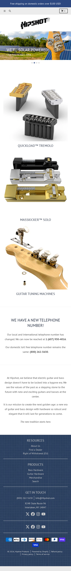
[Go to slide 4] (39, 62)
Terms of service (43, 554)
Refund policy (56, 551)
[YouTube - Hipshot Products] (43, 514)
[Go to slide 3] (36, 62)
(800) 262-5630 (25, 498)
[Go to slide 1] (32, 62)
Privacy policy (27, 554)
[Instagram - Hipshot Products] (38, 514)
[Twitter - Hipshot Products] (28, 514)
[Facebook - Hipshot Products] (33, 514)
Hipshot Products (22, 551)
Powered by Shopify (40, 551)
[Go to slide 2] (34, 63)
